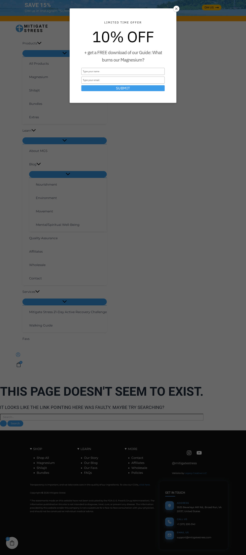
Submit (123, 88)
